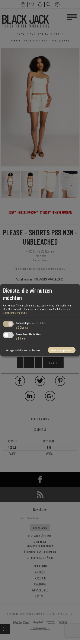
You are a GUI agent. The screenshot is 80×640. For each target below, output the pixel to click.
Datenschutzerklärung (15, 312)
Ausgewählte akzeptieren (23, 350)
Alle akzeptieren (62, 350)
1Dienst (21, 338)
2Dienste (22, 327)
